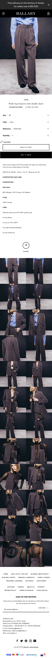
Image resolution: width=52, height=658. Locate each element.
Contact (41, 587)
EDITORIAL (30, 581)
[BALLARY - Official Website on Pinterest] (26, 641)
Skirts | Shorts (44, 577)
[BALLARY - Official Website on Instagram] (30, 641)
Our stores (41, 581)
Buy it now (26, 155)
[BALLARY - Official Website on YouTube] (34, 641)
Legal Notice (42, 590)
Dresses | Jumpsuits (26, 577)
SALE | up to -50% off (19, 574)
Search (21, 587)
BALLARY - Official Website (31, 647)
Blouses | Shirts (8, 577)
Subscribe (42, 608)
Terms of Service (26, 590)
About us (31, 587)
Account (11, 587)
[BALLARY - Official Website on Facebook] (17, 641)
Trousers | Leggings (14, 581)
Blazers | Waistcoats (40, 574)
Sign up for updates (26, 597)
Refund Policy (10, 590)
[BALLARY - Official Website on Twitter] (21, 641)
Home (6, 574)
